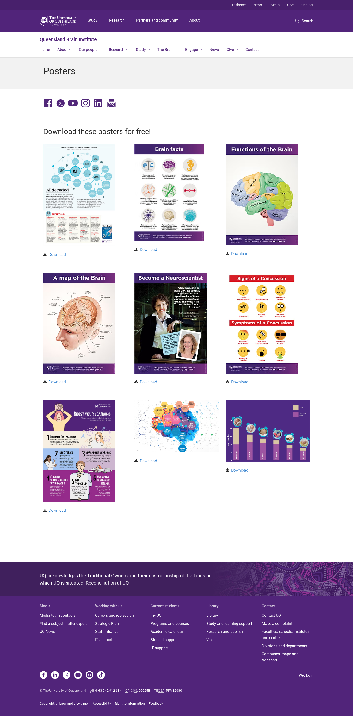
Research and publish (224, 631)
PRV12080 (174, 690)
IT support (103, 639)
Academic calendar (167, 631)
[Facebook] (43, 675)
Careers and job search (114, 615)
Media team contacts (57, 615)
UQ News (47, 631)
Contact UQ (271, 615)
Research (117, 20)
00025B (144, 690)
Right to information (130, 703)
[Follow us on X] (66, 675)
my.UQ (156, 615)
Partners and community (157, 20)
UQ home (239, 5)
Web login (306, 675)
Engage (191, 49)
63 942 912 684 (110, 690)
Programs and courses (170, 623)
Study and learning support (229, 623)
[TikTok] (101, 675)
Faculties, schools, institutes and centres (285, 634)
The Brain (165, 49)
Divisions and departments (284, 646)
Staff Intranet (106, 631)
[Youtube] (78, 675)
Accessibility (102, 703)
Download (57, 254)
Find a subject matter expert (63, 623)
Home (45, 49)
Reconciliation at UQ (107, 583)
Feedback (156, 703)
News (257, 5)
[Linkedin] (55, 675)
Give (290, 5)
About (194, 20)
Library (212, 615)
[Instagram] (89, 675)
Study (92, 20)
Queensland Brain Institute (68, 39)
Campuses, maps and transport (280, 657)
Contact (307, 5)
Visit (210, 639)
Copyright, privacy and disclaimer (64, 703)
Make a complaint (277, 623)
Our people (88, 49)
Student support (164, 639)
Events (274, 5)
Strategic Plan (107, 623)
